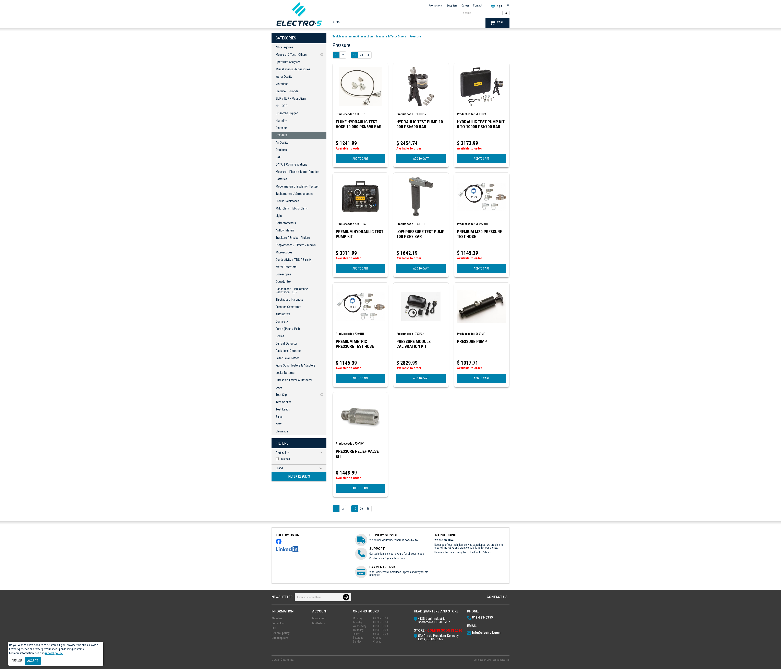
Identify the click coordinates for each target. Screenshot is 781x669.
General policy (280, 633)
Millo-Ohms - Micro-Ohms (292, 208)
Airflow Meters (285, 230)
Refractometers (286, 223)
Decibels (281, 150)
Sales (279, 417)
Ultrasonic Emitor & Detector (294, 380)
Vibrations (282, 84)
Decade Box (283, 282)
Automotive (283, 314)
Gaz (278, 157)
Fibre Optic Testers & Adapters (295, 365)
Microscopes (284, 252)
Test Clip (281, 395)
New (278, 424)
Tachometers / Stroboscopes (294, 194)
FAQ (274, 628)
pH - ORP (282, 106)
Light (279, 216)
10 (354, 55)
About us (277, 618)
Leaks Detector (286, 373)
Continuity (282, 321)
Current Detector (286, 343)
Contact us (497, 597)
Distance (281, 128)
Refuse (16, 661)
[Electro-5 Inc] (299, 26)
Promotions (436, 5)
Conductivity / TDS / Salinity (294, 260)
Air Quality (282, 142)
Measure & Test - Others (291, 55)
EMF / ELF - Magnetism (291, 98)
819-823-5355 (482, 617)
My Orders (318, 623)
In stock (285, 458)
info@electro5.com (394, 558)
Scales (280, 336)
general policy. (53, 653)
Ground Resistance (287, 201)
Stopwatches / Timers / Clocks (296, 245)
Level (279, 387)
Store (336, 22)
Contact (477, 5)
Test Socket (283, 402)
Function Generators (288, 307)
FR (508, 5)
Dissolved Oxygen (287, 113)
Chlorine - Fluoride (287, 91)
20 (361, 55)
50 (368, 55)
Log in (499, 6)
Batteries (281, 179)
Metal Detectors (286, 267)
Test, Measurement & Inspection (353, 36)
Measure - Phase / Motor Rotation (297, 172)
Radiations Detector (288, 351)
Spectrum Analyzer (288, 62)
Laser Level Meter (287, 358)
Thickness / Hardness (289, 299)
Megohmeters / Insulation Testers (297, 186)
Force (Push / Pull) (288, 329)
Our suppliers (280, 638)
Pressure (281, 135)
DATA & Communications (291, 164)
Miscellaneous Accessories (293, 69)
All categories (284, 47)
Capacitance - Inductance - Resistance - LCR (293, 290)
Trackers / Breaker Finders (293, 238)
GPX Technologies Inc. (498, 659)
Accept (32, 661)
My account (319, 618)
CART (500, 22)
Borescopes (283, 274)
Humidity (281, 120)
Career (465, 5)
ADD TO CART (360, 158)
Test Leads (283, 409)
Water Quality (284, 77)
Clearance (282, 431)
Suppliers (452, 5)
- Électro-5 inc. (286, 659)
